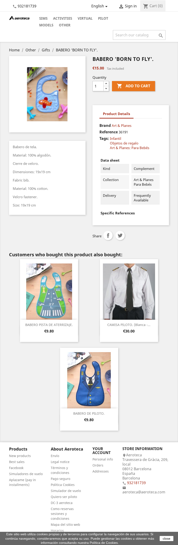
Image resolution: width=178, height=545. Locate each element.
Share (108, 235)
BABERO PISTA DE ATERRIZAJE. (49, 325)
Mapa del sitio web (65, 524)
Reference (108, 132)
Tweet (120, 235)
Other (64, 25)
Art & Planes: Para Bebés (129, 147)
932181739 (27, 6)
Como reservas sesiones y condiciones (62, 514)
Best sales (17, 462)
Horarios (57, 530)
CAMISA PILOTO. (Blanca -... (128, 325)
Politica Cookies (63, 484)
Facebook (16, 468)
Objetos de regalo (124, 143)
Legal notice (60, 462)
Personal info (102, 459)
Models (46, 25)
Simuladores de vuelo (26, 474)
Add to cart (133, 86)
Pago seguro (60, 478)
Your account (101, 450)
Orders (97, 465)
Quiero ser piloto (64, 497)
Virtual (85, 18)
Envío (55, 456)
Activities (62, 18)
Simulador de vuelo (66, 491)
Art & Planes (121, 125)
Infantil (115, 138)
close (166, 538)
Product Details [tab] (116, 113)
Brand (105, 125)
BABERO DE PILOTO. (89, 413)
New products (20, 456)
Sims (43, 18)
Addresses (100, 471)
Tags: (104, 138)
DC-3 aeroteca (62, 503)
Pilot (103, 18)
